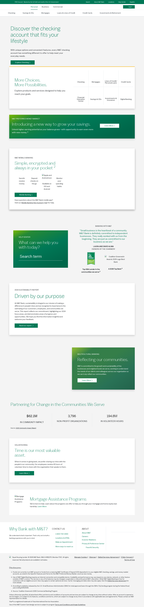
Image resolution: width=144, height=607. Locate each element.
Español (132, 2)
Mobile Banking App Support (32, 203)
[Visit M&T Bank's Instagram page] (118, 538)
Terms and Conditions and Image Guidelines (70, 605)
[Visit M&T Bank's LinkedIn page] (128, 538)
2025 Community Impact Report (26, 428)
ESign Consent (127, 557)
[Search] (58, 256)
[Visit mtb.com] (15, 7)
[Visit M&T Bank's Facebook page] (113, 538)
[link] (34, 6)
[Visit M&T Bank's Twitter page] (123, 538)
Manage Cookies (80, 557)
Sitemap (92, 557)
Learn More (42, 506)
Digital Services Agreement (108, 557)
